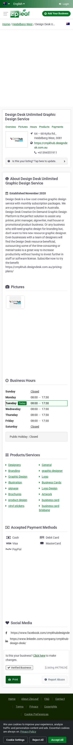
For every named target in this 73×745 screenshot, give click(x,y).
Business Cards (51, 482)
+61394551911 (47, 152)
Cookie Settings (15, 739)
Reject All (37, 739)
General (47, 465)
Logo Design (49, 488)
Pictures (23, 126)
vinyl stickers (16, 505)
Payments (57, 126)
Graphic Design (17, 476)
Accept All (57, 739)
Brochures (14, 494)
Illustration (15, 482)
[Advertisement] (36, 67)
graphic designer (52, 470)
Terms (20, 706)
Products (44, 126)
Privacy (33, 706)
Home (6, 24)
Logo (45, 476)
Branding (14, 470)
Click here (39, 655)
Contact (60, 698)
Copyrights (50, 706)
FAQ (46, 698)
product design (17, 500)
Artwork (47, 494)
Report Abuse (56, 679)
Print (15, 679)
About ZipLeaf (30, 698)
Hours (33, 126)
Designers (14, 465)
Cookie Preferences (36, 714)
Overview (10, 126)
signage (13, 488)
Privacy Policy (28, 731)
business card (50, 500)
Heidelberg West (22, 24)
